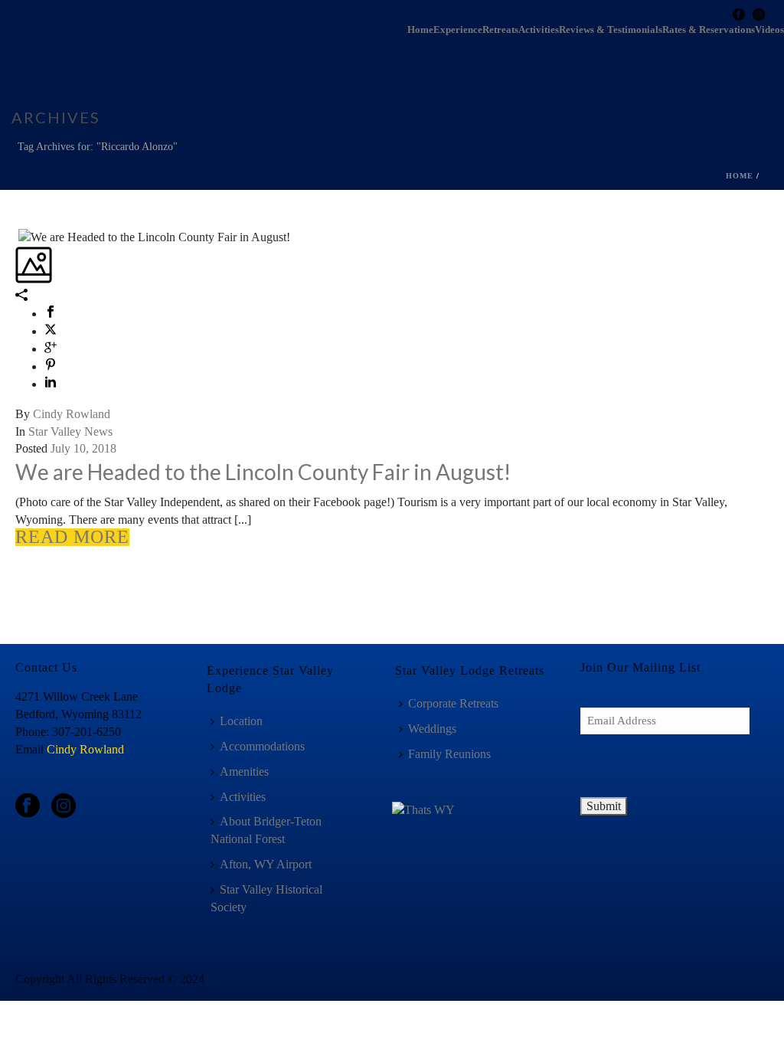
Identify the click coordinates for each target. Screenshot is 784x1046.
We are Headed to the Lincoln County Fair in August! (263, 472)
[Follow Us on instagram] (63, 806)
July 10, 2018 (83, 448)
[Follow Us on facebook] (27, 806)
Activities (538, 30)
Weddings (432, 728)
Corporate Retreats (453, 703)
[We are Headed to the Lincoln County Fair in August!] (16, 236)
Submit (603, 805)
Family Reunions (449, 753)
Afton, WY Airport (266, 864)
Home (420, 30)
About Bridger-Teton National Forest (266, 830)
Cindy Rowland (71, 413)
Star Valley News (70, 431)
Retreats (500, 30)
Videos (769, 30)
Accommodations (262, 746)
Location (241, 720)
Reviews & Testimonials (610, 30)
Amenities (244, 771)
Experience (457, 30)
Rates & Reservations (708, 30)
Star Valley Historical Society (266, 898)
